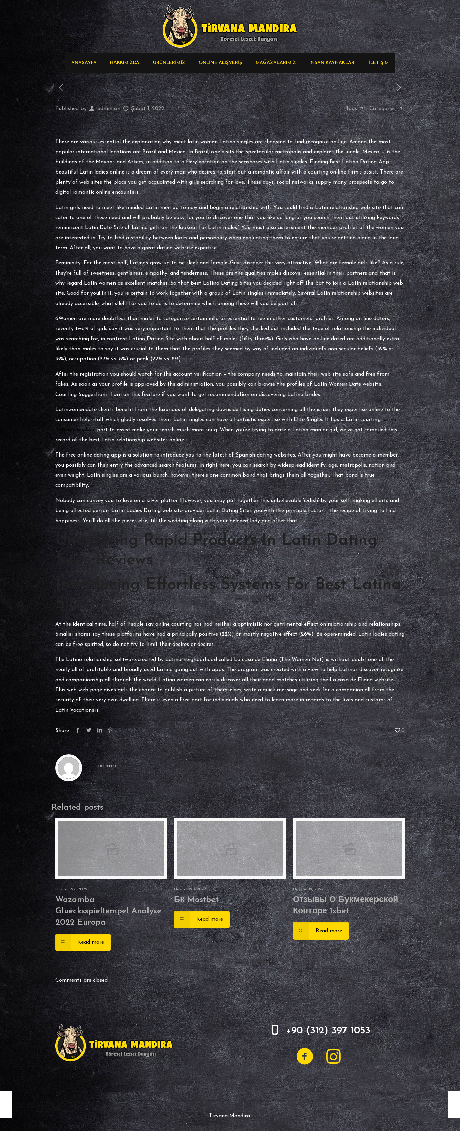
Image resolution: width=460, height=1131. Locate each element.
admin (104, 109)
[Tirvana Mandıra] (230, 26)
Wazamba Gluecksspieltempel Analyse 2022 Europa (108, 911)
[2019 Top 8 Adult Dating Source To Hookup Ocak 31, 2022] (6, 1104)
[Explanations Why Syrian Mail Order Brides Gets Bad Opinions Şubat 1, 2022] (454, 1104)
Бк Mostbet (196, 900)
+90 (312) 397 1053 (328, 1031)
